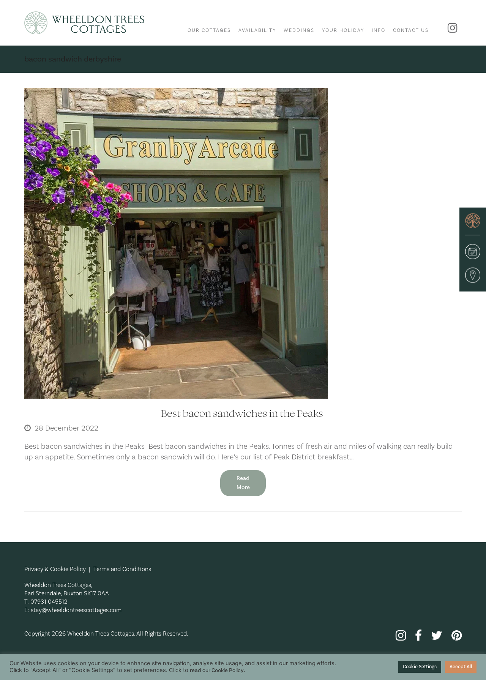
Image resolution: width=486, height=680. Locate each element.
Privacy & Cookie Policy (55, 569)
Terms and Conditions (122, 569)
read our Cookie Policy (217, 670)
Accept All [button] (461, 667)
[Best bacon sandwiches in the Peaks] (176, 243)
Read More (243, 483)
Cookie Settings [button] (420, 667)
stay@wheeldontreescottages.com (76, 610)
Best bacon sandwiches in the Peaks (243, 412)
